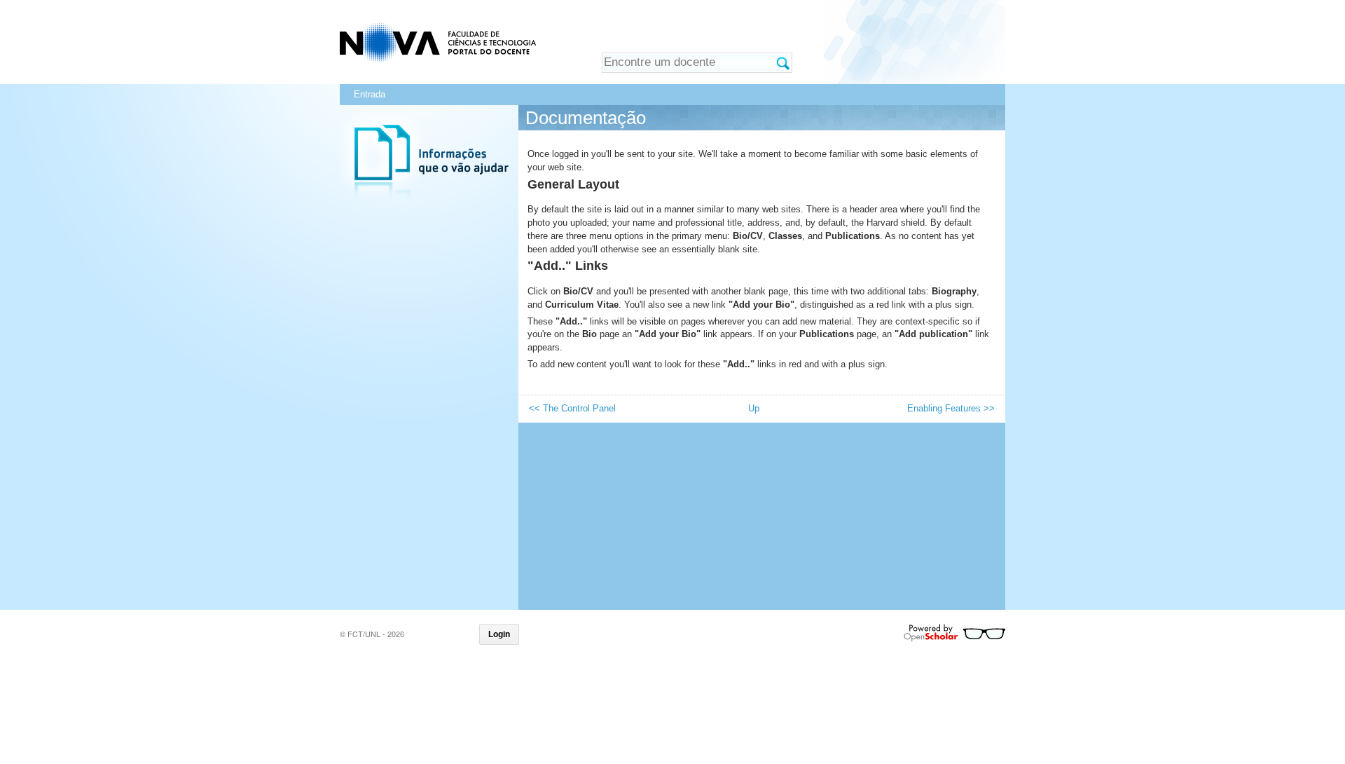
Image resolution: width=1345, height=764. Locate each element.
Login (499, 634)
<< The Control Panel (572, 408)
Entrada (369, 94)
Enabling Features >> (951, 408)
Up (753, 408)
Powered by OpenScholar (954, 633)
